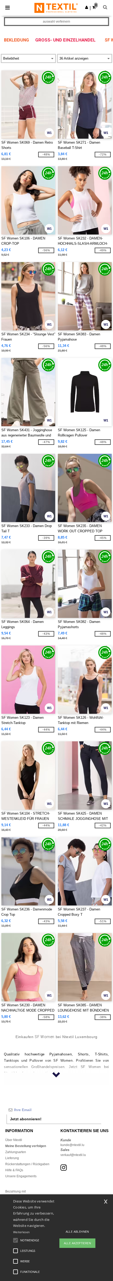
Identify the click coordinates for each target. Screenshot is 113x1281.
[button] (86, 7)
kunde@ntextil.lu (72, 1145)
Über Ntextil (13, 1140)
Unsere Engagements (21, 1176)
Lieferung (12, 1158)
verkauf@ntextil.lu (73, 1155)
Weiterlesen (21, 1232)
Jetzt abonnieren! (26, 1119)
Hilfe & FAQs (14, 1170)
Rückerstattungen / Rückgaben (27, 1164)
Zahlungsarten (15, 1152)
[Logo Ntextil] (56, 8)
